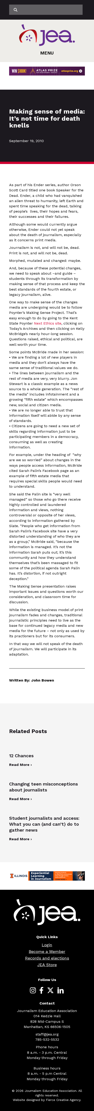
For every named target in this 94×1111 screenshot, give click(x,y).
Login (47, 944)
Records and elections (47, 958)
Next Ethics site (47, 323)
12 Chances (21, 755)
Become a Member (47, 951)
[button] (47, 52)
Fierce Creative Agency (63, 1100)
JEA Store (47, 964)
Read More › (20, 764)
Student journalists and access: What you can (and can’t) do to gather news (44, 824)
